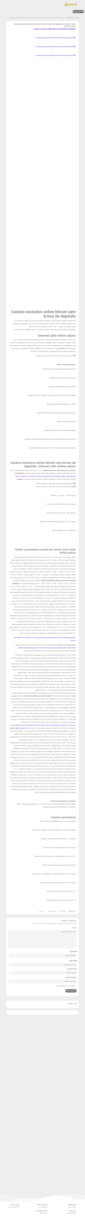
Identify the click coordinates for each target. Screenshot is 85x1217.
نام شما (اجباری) (72, 969)
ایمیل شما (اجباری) (71, 977)
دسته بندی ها (78, 11)
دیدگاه (74, 928)
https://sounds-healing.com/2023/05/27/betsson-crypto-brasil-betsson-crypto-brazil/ (47, 648)
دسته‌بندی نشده (70, 18)
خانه (77, 18)
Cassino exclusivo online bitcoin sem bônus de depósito (55, 29)
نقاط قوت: (72, 952)
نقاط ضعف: (72, 961)
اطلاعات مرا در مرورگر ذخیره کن (66, 986)
